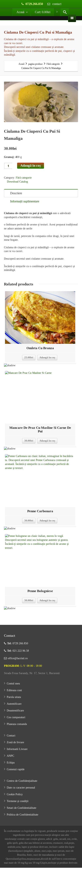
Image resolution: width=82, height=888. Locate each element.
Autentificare (14, 703)
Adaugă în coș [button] (47, 357)
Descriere (16, 193)
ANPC (10, 755)
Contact (11, 735)
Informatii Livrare (17, 749)
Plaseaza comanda (17, 724)
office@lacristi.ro (18, 658)
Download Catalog (17, 181)
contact (56, 4)
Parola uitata (14, 697)
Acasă (20, 12)
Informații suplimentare (24, 201)
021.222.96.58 (18, 650)
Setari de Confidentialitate (21, 807)
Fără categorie (24, 177)
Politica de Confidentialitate (22, 814)
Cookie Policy (15, 794)
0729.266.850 (34, 4)
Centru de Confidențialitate (22, 780)
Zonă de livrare (15, 742)
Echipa (11, 762)
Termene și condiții (17, 801)
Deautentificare (15, 710)
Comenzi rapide (15, 769)
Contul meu (13, 683)
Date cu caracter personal (21, 787)
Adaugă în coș (30, 165)
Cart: (42, 12)
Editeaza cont (14, 690)
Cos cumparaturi (16, 717)
